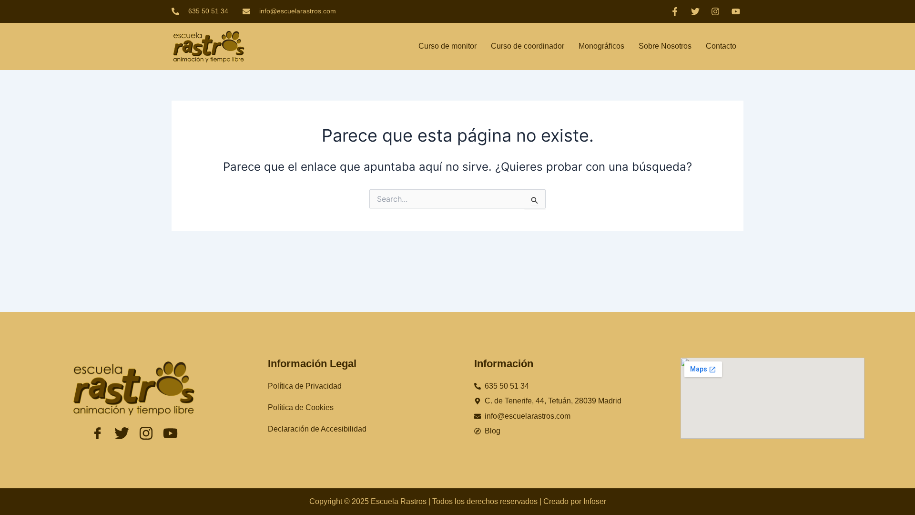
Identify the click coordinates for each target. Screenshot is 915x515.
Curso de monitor (447, 46)
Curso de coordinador (527, 46)
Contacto (721, 46)
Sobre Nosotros (665, 46)
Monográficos (601, 46)
